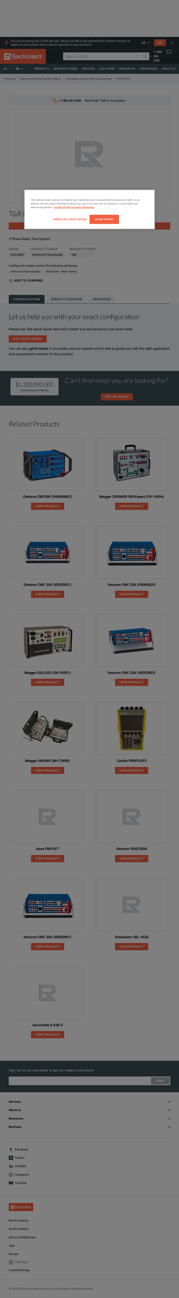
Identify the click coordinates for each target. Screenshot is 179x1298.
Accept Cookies (104, 219)
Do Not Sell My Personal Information (74, 207)
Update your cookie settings (70, 219)
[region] (89, 209)
